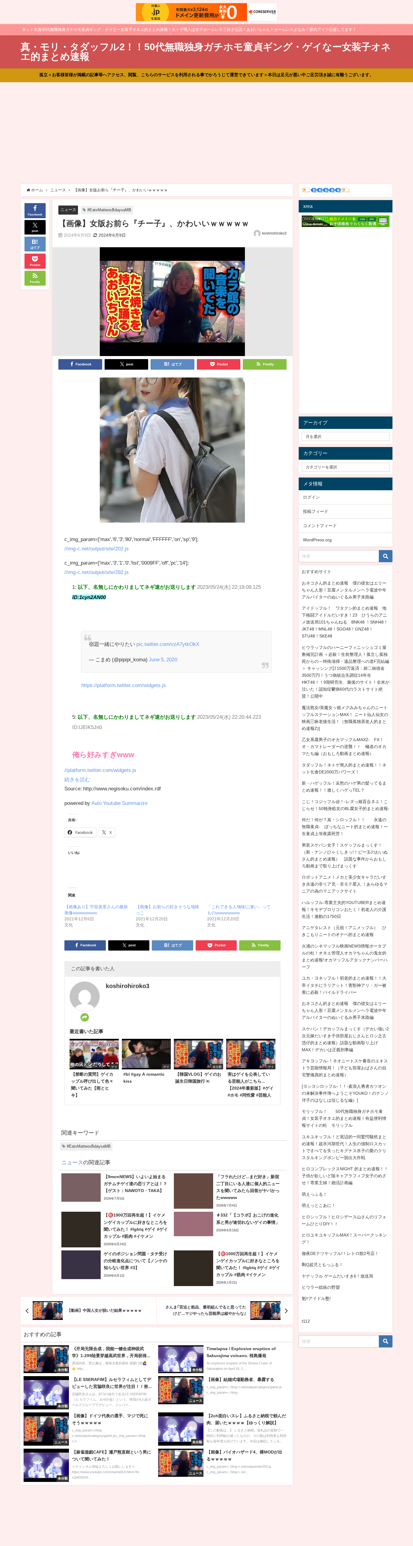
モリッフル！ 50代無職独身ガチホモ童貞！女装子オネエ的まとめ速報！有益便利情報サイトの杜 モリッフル (344, 1118)
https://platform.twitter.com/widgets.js (123, 685)
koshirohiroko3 (274, 233)
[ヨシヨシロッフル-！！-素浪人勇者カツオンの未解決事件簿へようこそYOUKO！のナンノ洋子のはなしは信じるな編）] (345, 1093)
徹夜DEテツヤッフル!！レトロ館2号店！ (340, 1253)
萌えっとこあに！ (319, 1205)
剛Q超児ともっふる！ (322, 1264)
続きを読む (77, 779)
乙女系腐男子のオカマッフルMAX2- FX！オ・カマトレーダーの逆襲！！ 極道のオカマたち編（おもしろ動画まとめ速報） (344, 746)
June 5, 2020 (163, 659)
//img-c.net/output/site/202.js (96, 548)
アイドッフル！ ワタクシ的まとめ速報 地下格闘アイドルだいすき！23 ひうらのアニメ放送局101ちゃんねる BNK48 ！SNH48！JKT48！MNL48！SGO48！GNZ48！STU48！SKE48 (345, 622)
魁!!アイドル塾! (316, 1298)
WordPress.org (317, 540)
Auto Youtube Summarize (119, 802)
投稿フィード (315, 511)
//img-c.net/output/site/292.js (96, 572)
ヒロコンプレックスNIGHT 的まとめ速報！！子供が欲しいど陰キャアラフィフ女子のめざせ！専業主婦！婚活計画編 (345, 1176)
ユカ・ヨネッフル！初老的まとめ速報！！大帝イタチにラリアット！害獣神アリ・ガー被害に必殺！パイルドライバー (344, 985)
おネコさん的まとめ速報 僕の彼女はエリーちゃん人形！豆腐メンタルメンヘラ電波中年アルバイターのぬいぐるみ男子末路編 (344, 590)
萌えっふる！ (314, 1194)
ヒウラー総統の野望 (321, 1287)
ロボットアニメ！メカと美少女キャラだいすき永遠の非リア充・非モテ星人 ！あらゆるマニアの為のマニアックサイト (345, 884)
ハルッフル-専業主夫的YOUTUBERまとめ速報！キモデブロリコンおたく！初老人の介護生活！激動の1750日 (344, 909)
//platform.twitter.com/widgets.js (100, 770)
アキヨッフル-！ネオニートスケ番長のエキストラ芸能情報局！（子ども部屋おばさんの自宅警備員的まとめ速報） (345, 1068)
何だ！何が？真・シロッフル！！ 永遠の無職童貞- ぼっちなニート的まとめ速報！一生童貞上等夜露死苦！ (345, 827)
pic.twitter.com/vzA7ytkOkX (167, 644)
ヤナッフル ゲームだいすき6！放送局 (337, 1276)
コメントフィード (320, 525)
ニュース (68, 210)
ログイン (311, 497)
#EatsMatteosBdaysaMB (109, 210)
